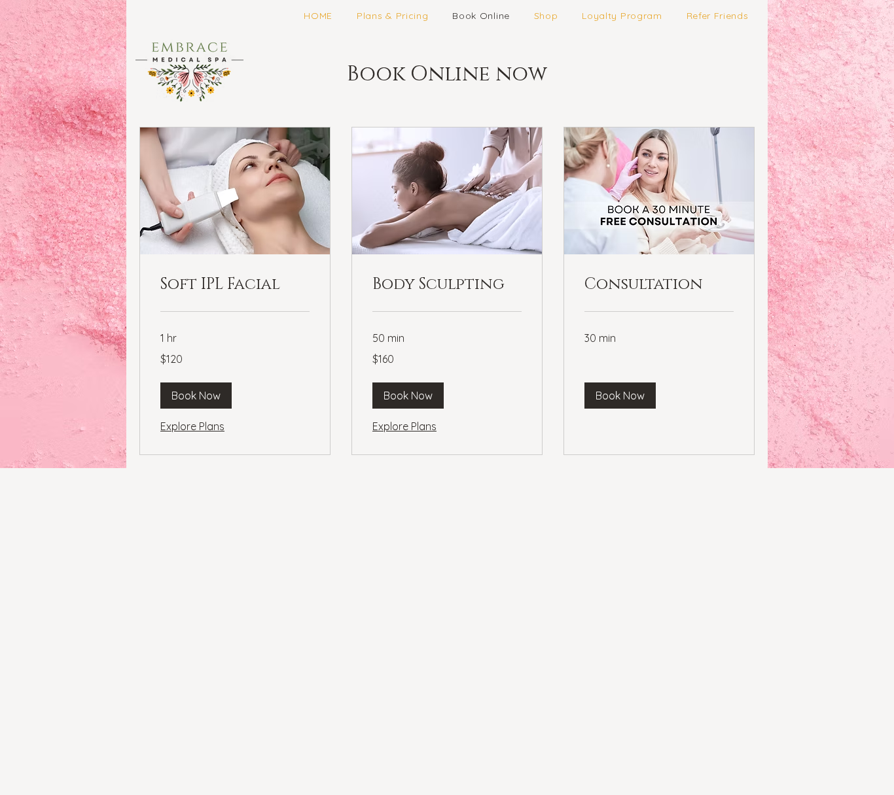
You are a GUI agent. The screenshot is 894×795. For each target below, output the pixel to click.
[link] (235, 285)
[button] (196, 395)
